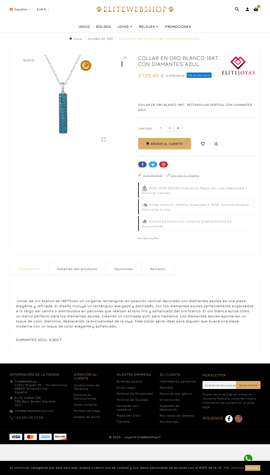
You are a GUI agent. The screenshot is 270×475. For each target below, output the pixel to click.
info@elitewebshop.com (34, 410)
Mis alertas (169, 421)
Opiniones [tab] (124, 269)
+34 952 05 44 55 (29, 417)
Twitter (153, 164)
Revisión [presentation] (157, 269)
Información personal (178, 381)
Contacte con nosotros (127, 407)
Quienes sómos (129, 381)
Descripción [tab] (29, 269)
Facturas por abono (176, 393)
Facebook (142, 164)
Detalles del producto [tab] (77, 269)
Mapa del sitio (128, 415)
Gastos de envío (87, 416)
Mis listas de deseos (177, 415)
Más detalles (234, 467)
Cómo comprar (86, 404)
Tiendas (123, 421)
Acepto (252, 468)
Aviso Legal (126, 387)
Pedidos (166, 387)
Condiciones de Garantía (87, 386)
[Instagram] (238, 419)
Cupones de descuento (170, 407)
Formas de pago (87, 410)
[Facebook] (229, 419)
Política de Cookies (132, 399)
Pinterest (163, 164)
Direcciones (170, 399)
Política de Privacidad (135, 393)
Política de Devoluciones (85, 396)
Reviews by (149, 238)
